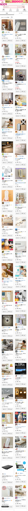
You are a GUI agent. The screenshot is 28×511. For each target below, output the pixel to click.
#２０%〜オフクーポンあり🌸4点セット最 (7, 281)
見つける (10, 10)
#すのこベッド (19, 499)
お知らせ (17, 10)
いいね (11, 40)
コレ (5, 40)
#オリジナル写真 (18, 158)
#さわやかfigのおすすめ (19, 182)
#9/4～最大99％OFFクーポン (7, 107)
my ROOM (24, 10)
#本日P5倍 (4, 378)
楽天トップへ (24, 4)
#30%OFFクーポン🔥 (8, 500)
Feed (3, 10)
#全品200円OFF (5, 131)
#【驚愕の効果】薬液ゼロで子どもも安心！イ (20, 134)
